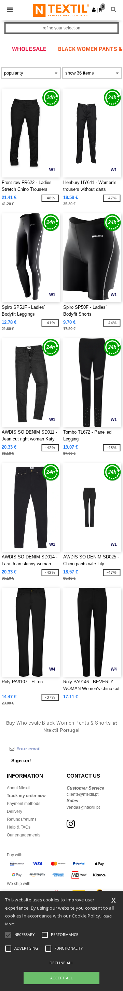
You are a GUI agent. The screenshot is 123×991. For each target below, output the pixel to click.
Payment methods (23, 803)
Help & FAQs (18, 827)
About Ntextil (18, 787)
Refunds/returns (22, 819)
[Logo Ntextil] (61, 10)
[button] (94, 9)
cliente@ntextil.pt (82, 794)
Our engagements (23, 835)
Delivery (14, 811)
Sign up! (21, 760)
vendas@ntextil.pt (83, 807)
